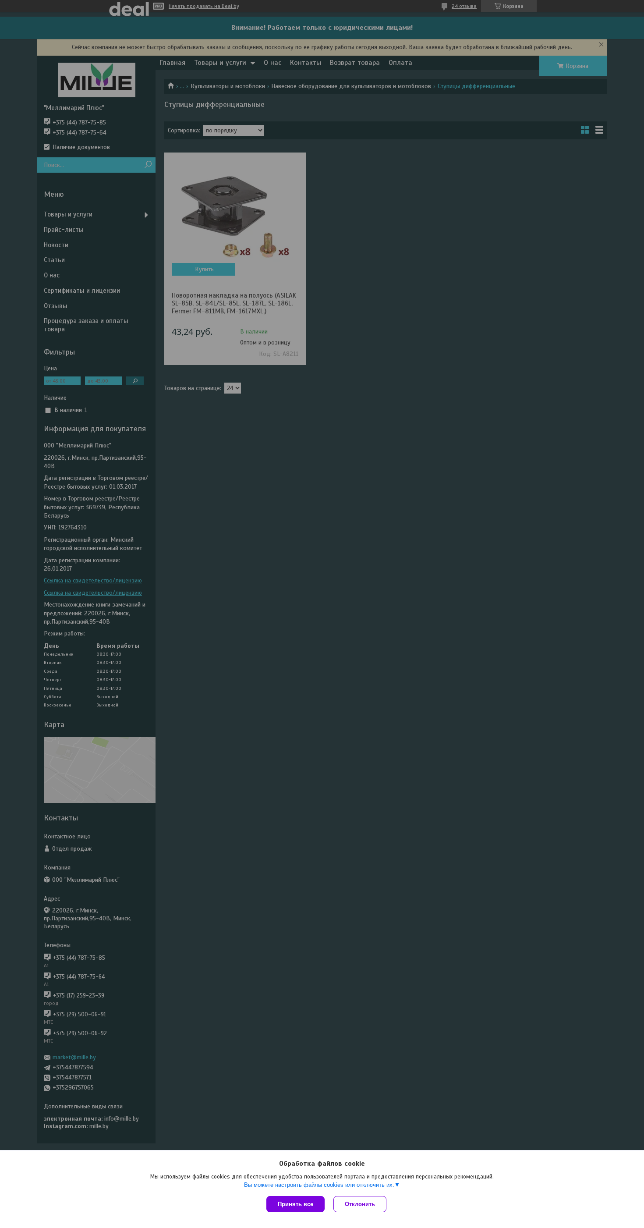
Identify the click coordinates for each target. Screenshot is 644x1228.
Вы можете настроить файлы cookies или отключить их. (319, 1185)
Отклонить (360, 1204)
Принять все (295, 1204)
